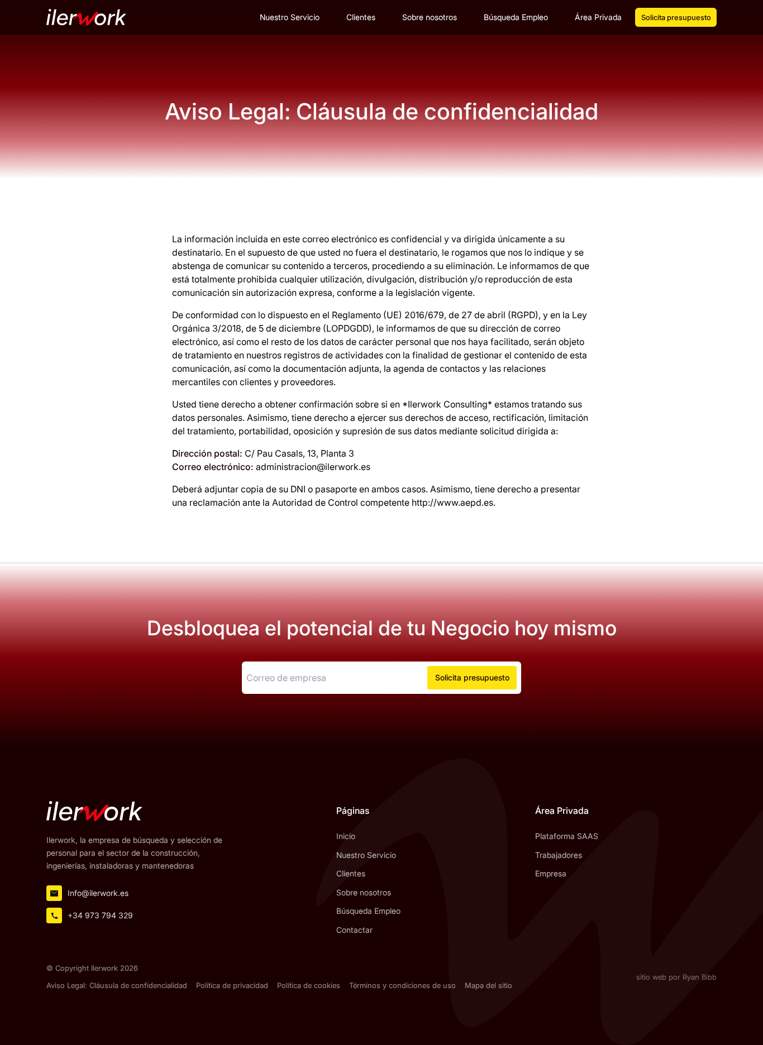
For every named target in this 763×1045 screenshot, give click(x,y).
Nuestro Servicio (289, 17)
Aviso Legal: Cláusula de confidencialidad (116, 985)
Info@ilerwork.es (98, 893)
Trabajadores (558, 855)
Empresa (550, 873)
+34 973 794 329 (100, 915)
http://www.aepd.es (452, 502)
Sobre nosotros (429, 17)
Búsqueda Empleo (516, 17)
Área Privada (598, 17)
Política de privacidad (232, 985)
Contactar (354, 929)
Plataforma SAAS (566, 836)
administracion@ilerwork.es (313, 466)
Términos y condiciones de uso (402, 985)
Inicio (345, 836)
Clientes (360, 17)
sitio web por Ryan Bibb (676, 977)
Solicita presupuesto (676, 17)
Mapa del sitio (488, 985)
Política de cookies (308, 985)
